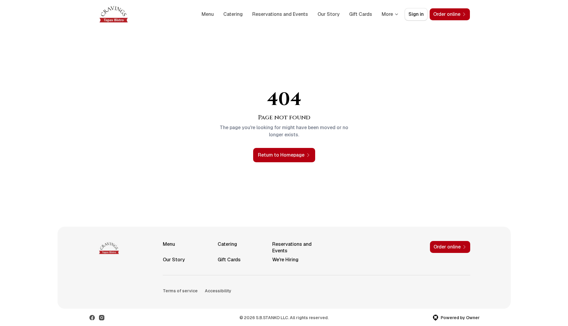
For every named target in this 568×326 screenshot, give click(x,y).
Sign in (416, 14)
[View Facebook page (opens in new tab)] (92, 317)
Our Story (329, 14)
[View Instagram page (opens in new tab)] (101, 317)
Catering (233, 14)
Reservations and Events (280, 14)
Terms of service (180, 290)
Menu (208, 14)
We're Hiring (285, 260)
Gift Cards (360, 14)
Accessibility (218, 290)
